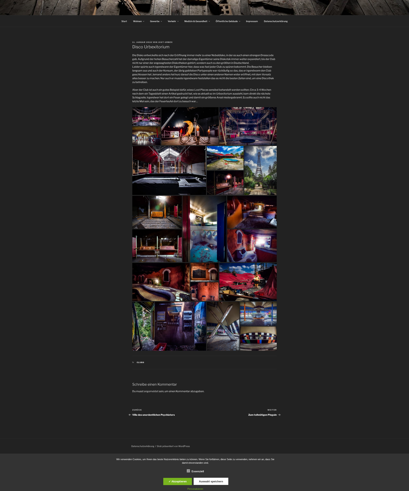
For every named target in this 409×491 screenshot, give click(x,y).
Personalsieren (195, 488)
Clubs (141, 362)
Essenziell (198, 471)
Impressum (252, 21)
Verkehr (172, 21)
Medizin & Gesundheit (195, 21)
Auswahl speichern (211, 481)
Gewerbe (154, 21)
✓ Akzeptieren (178, 481)
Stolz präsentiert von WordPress (173, 446)
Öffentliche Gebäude (227, 21)
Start (124, 21)
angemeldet (151, 391)
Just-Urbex (165, 42)
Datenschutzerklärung (276, 21)
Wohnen (137, 21)
